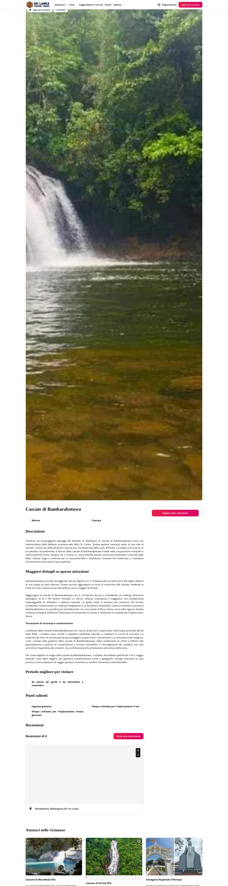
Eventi (108, 4)
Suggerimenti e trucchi (91, 4)
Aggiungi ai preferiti (41, 10)
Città (71, 4)
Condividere (60, 10)
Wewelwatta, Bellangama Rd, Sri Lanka (57, 808)
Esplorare (60, 4)
